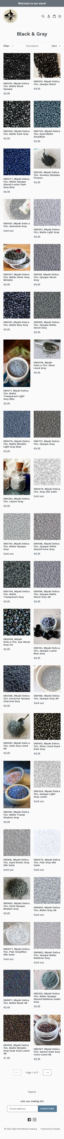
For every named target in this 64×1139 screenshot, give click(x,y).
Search (32, 1092)
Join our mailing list (32, 1101)
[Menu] (59, 16)
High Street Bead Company (24, 1128)
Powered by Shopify (50, 1128)
